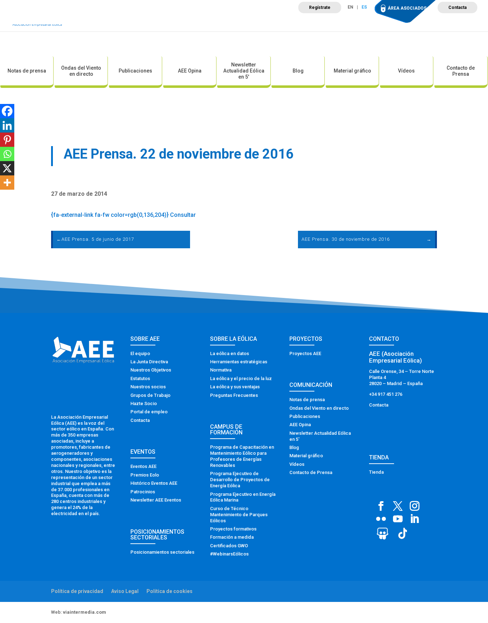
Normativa (220, 370)
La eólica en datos (229, 353)
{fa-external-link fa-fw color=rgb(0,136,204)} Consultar (123, 214)
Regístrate (319, 7)
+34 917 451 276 (385, 394)
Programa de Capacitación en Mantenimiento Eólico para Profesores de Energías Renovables (242, 456)
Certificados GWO (229, 545)
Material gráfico (352, 71)
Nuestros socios (148, 386)
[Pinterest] (7, 140)
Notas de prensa (27, 71)
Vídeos (406, 71)
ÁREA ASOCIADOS (407, 8)
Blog (298, 71)
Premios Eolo (144, 475)
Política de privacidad (77, 591)
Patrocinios (142, 491)
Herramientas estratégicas (238, 361)
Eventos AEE (143, 466)
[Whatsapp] (7, 154)
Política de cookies (169, 591)
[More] (7, 182)
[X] (7, 168)
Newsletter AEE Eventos (155, 500)
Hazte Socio (143, 403)
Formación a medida (232, 537)
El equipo (140, 353)
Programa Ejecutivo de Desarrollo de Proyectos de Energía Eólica (240, 479)
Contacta (457, 7)
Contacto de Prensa (461, 71)
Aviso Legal (125, 591)
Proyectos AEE (305, 353)
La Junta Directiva (149, 361)
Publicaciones (135, 71)
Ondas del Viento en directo (81, 71)
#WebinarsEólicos (229, 554)
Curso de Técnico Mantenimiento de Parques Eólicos (239, 514)
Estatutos (140, 378)
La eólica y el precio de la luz (241, 378)
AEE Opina (189, 71)
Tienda (376, 472)
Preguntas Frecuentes (234, 395)
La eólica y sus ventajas (235, 386)
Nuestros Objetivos (150, 370)
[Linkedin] (7, 125)
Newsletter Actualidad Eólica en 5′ (243, 71)
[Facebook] (7, 111)
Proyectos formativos (233, 529)
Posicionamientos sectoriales (162, 552)
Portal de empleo (149, 411)
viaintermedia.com (84, 612)
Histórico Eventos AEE (153, 483)
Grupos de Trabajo (150, 395)
